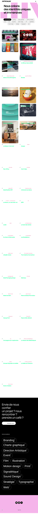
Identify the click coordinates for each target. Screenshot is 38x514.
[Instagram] (21, 502)
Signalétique (31, 21)
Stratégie (8, 481)
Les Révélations (25, 237)
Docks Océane (7, 385)
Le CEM (23, 32)
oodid (4, 224)
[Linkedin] (19, 502)
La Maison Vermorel (8, 146)
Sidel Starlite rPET (8, 190)
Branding (14, 19)
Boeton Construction (9, 63)
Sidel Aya (23, 278)
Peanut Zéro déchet (26, 318)
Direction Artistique (30, 19)
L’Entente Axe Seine (26, 190)
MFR (22, 202)
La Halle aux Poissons (26, 363)
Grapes (23, 146)
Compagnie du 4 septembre (10, 340)
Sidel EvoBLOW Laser (9, 45)
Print (26, 21)
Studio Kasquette (25, 89)
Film (9, 21)
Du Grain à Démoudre (9, 237)
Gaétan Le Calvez (25, 106)
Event (5, 21)
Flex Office (6, 169)
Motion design (20, 21)
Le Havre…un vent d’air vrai (10, 202)
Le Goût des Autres (26, 224)
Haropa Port (6, 318)
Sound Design (12, 476)
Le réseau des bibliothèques (28, 340)
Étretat (23, 77)
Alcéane (5, 89)
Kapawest (6, 106)
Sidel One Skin (7, 295)
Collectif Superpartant (9, 32)
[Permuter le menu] (35, 1)
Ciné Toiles (24, 169)
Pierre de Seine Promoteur (28, 123)
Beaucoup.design (8, 123)
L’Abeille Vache (7, 255)
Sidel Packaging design (9, 278)
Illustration (14, 21)
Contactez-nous (10, 423)
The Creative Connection (28, 255)
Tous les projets (7, 19)
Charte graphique (21, 19)
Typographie (26, 481)
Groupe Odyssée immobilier (10, 363)
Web (6, 487)
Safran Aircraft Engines (9, 77)
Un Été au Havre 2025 (27, 63)
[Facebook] (16, 502)
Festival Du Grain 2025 (27, 45)
